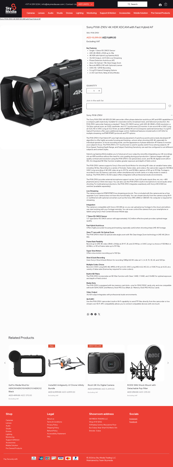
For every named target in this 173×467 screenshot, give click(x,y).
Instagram (133, 419)
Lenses (9, 423)
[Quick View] (27, 363)
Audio (8, 426)
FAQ (48, 437)
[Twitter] (99, 314)
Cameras (9, 420)
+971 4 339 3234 (32, 4)
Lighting (9, 434)
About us (50, 419)
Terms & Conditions (54, 422)
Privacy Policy (52, 425)
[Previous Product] (4, 362)
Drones (9, 431)
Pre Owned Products (14, 448)
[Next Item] (79, 43)
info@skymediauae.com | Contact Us (59, 4)
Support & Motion (13, 440)
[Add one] (99, 90)
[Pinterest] (95, 314)
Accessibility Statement (56, 434)
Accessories (10, 443)
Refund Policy (52, 431)
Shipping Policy (53, 428)
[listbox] (85, 4)
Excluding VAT (14, 399)
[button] (85, 4)
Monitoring (10, 437)
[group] (86, 372)
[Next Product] (168, 362)
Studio (8, 429)
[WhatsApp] (88, 314)
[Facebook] (91, 314)
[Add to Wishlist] (170, 106)
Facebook (133, 422)
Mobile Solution (12, 445)
